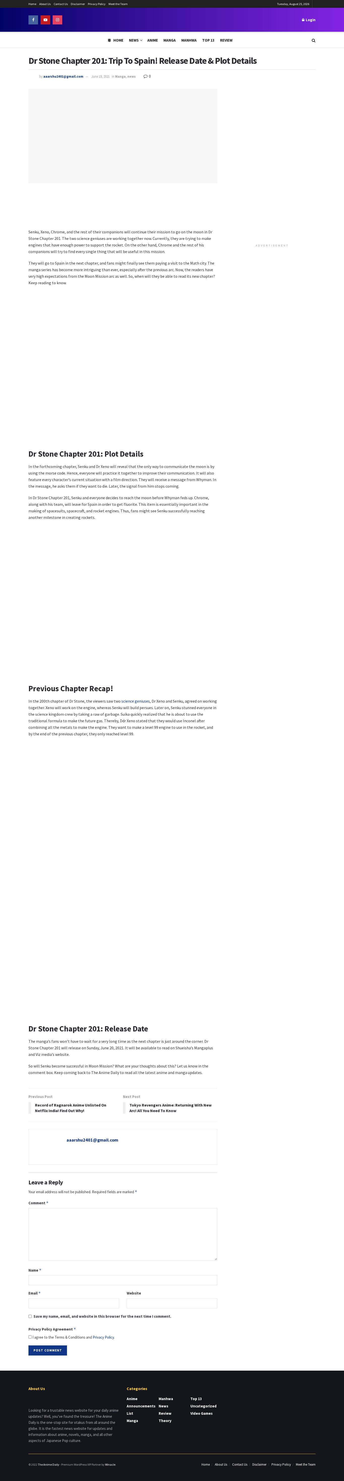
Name (35, 1270)
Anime (152, 40)
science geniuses (135, 701)
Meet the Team (118, 4)
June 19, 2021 (100, 76)
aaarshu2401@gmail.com (63, 76)
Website (134, 1293)
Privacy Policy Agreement (52, 1329)
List (130, 1413)
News (134, 40)
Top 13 (208, 40)
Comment (38, 1203)
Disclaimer (78, 4)
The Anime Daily (48, 1464)
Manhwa (189, 40)
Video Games (201, 1413)
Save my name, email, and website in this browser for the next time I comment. (102, 1316)
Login (310, 19)
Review (226, 40)
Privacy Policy (97, 4)
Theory (165, 1420)
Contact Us (61, 4)
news (131, 76)
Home (32, 4)
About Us (45, 4)
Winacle (110, 1464)
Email (34, 1293)
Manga (169, 40)
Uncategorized (203, 1406)
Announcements (141, 1406)
